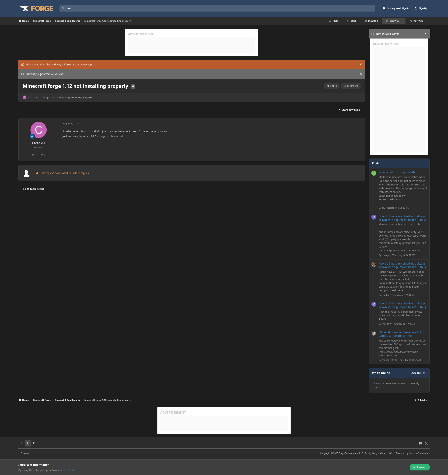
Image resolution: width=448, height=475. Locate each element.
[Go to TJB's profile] (373, 173)
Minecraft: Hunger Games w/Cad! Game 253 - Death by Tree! (400, 334)
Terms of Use (67, 470)
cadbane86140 (389, 359)
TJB (383, 207)
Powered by (413, 453)
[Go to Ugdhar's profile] (373, 264)
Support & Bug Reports (78, 97)
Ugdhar (386, 295)
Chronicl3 (34, 97)
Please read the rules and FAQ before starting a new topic (60, 64)
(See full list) (418, 373)
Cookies (25, 453)
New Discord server (387, 33)
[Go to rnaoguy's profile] (373, 217)
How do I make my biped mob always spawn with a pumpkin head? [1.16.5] (402, 218)
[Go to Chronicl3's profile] (24, 97)
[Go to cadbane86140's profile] (373, 333)
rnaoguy (386, 255)
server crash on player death (397, 172)
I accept (421, 467)
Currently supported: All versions (45, 74)
